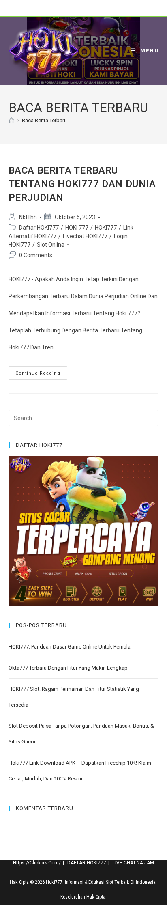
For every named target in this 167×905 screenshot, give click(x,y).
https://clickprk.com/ (37, 863)
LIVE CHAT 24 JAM (133, 863)
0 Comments (35, 255)
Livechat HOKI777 (85, 236)
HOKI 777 (76, 227)
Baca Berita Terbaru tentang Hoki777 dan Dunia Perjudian (82, 184)
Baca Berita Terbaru (44, 120)
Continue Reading (41, 375)
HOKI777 (106, 227)
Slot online (50, 244)
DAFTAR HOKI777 (86, 863)
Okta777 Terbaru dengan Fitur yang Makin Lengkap (68, 668)
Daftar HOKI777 (39, 227)
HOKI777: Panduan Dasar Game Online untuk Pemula (70, 647)
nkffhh (28, 217)
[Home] (11, 120)
